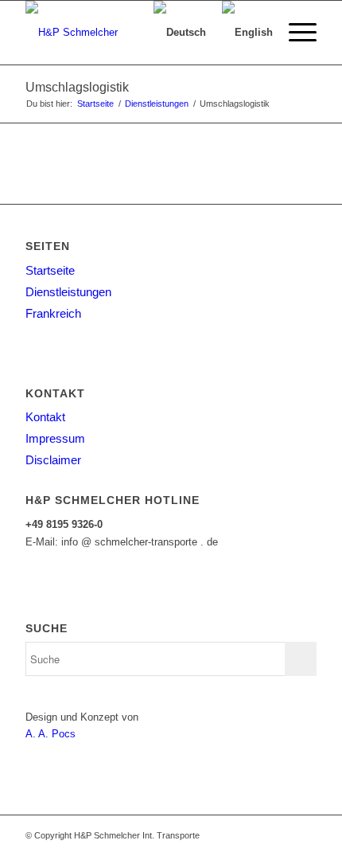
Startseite (50, 270)
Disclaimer (53, 460)
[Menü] (295, 32)
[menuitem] (295, 32)
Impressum (55, 438)
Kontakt (45, 417)
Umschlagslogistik (77, 87)
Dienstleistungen (68, 292)
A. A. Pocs (50, 734)
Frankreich (53, 313)
